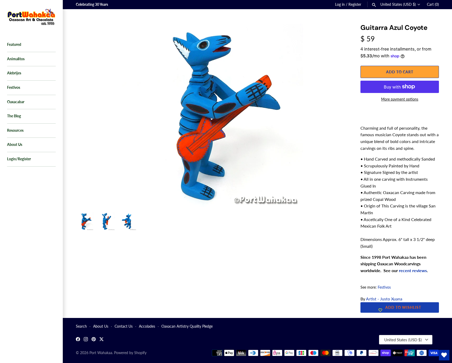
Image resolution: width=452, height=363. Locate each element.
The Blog (14, 116)
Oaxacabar (15, 102)
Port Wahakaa (100, 353)
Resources (15, 130)
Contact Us (124, 326)
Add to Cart (399, 72)
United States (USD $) (398, 4)
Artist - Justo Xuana (384, 298)
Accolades (147, 326)
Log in (340, 4)
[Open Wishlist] (444, 355)
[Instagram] (86, 339)
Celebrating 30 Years (92, 4)
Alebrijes (14, 73)
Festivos (13, 87)
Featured (14, 44)
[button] (336, 34)
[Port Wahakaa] (31, 16)
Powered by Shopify (130, 353)
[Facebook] (78, 339)
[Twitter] (101, 339)
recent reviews (413, 270)
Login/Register (19, 159)
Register (354, 4)
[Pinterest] (94, 339)
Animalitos (16, 59)
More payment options (399, 99)
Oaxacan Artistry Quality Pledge (187, 326)
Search (81, 326)
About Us (14, 144)
